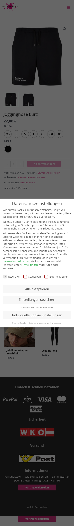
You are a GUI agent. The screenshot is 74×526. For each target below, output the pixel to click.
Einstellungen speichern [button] (37, 299)
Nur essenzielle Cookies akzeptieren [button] (37, 307)
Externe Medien (58, 276)
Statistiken (34, 276)
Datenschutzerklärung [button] (39, 323)
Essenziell (14, 276)
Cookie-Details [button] (19, 323)
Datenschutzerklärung (16, 261)
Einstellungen (29, 264)
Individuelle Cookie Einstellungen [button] (37, 315)
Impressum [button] (57, 323)
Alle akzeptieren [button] (37, 289)
